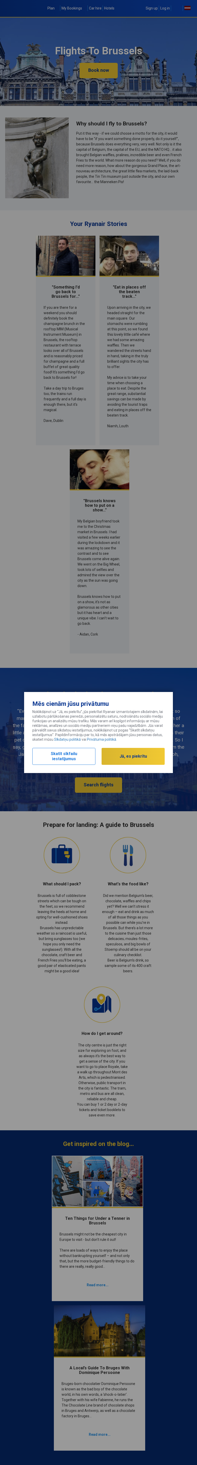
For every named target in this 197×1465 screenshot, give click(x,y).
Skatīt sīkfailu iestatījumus (64, 756)
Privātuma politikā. (102, 739)
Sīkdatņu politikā (67, 739)
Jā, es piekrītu (133, 756)
